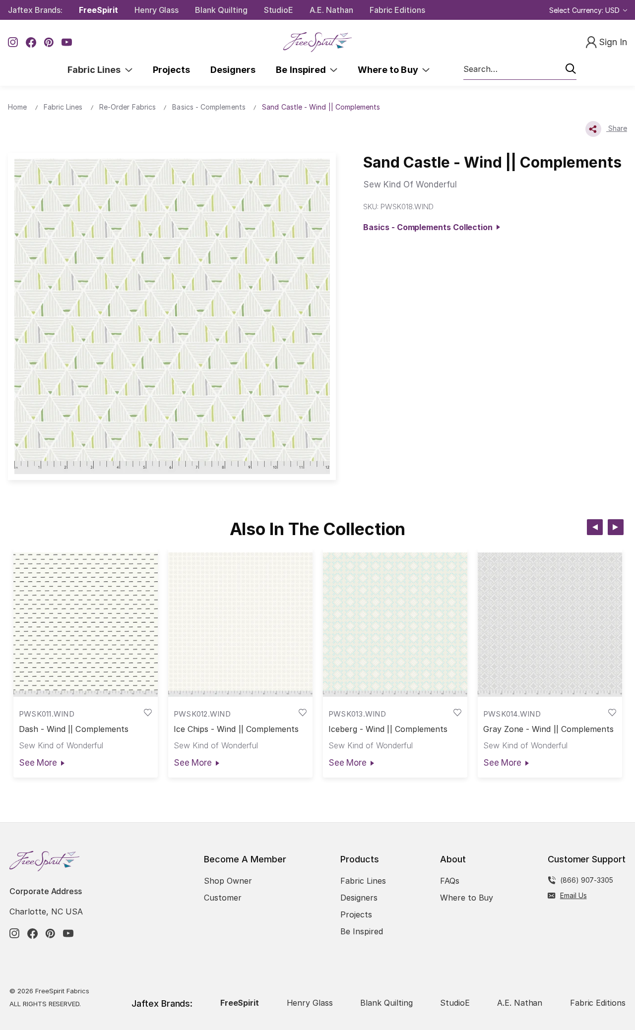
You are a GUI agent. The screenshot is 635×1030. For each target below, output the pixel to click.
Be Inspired (303, 69)
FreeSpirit (98, 10)
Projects (171, 69)
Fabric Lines (96, 69)
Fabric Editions (397, 10)
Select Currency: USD (585, 10)
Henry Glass (156, 10)
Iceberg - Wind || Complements (387, 729)
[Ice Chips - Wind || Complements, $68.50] (240, 625)
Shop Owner (228, 881)
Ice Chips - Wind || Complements (236, 729)
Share (616, 128)
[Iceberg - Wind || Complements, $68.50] (395, 625)
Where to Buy (390, 69)
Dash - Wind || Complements (73, 729)
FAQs (449, 881)
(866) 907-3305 (586, 880)
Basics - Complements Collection (429, 227)
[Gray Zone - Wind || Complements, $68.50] (550, 625)
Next (616, 527)
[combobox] (519, 69)
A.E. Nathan (331, 10)
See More (38, 763)
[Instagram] (13, 42)
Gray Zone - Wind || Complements (548, 729)
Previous (595, 527)
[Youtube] (67, 42)
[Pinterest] (49, 42)
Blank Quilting (221, 10)
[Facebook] (31, 42)
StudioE (279, 10)
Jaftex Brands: (35, 10)
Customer (223, 898)
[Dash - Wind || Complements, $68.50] (85, 625)
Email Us (573, 895)
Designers (232, 69)
